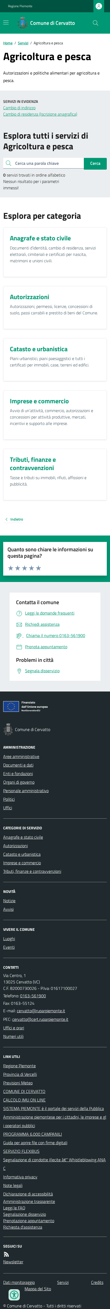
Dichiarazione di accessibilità (28, 1194)
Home (8, 43)
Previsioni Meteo (18, 1083)
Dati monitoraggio (19, 1282)
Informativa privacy (20, 1177)
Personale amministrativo (26, 790)
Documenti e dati (18, 765)
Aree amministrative (21, 756)
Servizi (23, 43)
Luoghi (9, 938)
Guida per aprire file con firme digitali (35, 1142)
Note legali (12, 1185)
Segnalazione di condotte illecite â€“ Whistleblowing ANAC (54, 1163)
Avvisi (8, 909)
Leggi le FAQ (14, 1208)
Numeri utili (13, 1036)
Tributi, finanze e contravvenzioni (32, 871)
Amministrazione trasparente (29, 1201)
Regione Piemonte (20, 6)
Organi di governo (18, 782)
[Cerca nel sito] (93, 23)
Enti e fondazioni (18, 773)
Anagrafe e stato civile (23, 837)
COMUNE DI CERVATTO (24, 1091)
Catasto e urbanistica (22, 854)
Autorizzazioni (15, 845)
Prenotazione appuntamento (28, 1220)
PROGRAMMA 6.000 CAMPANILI (32, 1134)
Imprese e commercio (22, 862)
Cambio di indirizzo (19, 107)
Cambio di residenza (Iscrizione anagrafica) (40, 114)
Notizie (9, 900)
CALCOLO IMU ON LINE (24, 1100)
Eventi (9, 947)
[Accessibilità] (14, 1295)
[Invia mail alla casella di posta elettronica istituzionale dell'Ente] (41, 1010)
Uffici (7, 807)
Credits (97, 1282)
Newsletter (13, 1262)
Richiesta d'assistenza (22, 1227)
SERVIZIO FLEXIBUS (21, 1151)
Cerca (95, 163)
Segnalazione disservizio (24, 1214)
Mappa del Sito (38, 1288)
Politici (9, 799)
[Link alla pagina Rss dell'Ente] (6, 1254)
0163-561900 (33, 996)
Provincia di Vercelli (20, 1074)
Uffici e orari (13, 1028)
